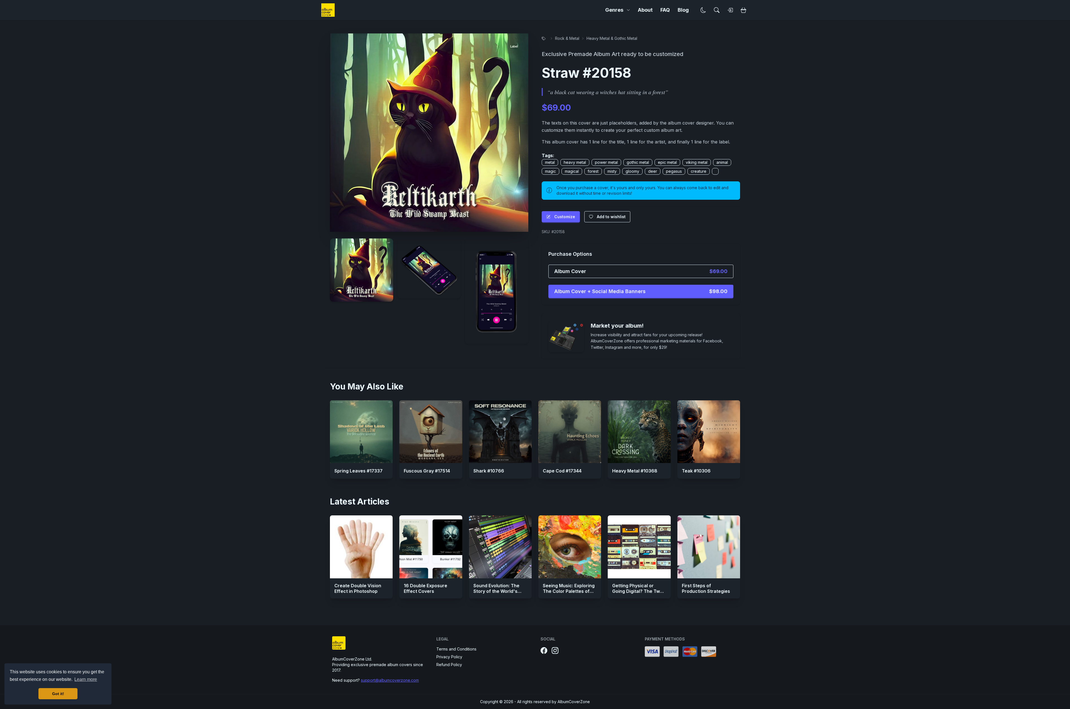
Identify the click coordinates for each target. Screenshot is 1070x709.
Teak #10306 (696, 471)
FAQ (665, 10)
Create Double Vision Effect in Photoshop (357, 588)
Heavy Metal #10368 (634, 471)
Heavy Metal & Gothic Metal (612, 38)
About (645, 10)
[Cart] (743, 10)
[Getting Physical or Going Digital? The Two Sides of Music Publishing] (639, 546)
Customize (564, 216)
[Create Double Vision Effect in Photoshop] (361, 546)
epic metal (667, 162)
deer (652, 171)
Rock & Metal (567, 38)
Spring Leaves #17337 (358, 471)
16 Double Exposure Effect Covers (425, 588)
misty (612, 171)
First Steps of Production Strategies (706, 588)
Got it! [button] (58, 693)
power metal (606, 162)
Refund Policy (449, 664)
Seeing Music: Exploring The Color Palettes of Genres (569, 591)
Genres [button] (614, 10)
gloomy (632, 171)
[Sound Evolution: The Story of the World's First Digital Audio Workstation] (500, 546)
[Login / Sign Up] (730, 10)
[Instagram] (555, 650)
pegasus (674, 171)
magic (550, 171)
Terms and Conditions (456, 649)
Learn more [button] (85, 679)
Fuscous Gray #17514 (427, 471)
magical (572, 171)
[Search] (716, 10)
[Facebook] (544, 650)
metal (550, 162)
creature (698, 171)
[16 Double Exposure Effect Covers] (430, 546)
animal (722, 162)
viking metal (696, 162)
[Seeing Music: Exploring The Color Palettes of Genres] (569, 546)
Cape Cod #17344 (562, 471)
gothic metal (638, 162)
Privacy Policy (449, 656)
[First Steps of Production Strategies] (708, 546)
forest (593, 171)
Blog (683, 10)
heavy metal (575, 162)
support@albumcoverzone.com (390, 680)
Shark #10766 (488, 471)
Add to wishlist (611, 216)
